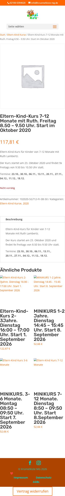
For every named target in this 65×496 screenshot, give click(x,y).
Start (2, 34)
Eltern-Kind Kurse (16, 34)
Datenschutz (43, 477)
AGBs (36, 482)
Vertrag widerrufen (32, 491)
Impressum (21, 477)
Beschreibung (14, 219)
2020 (26, 203)
